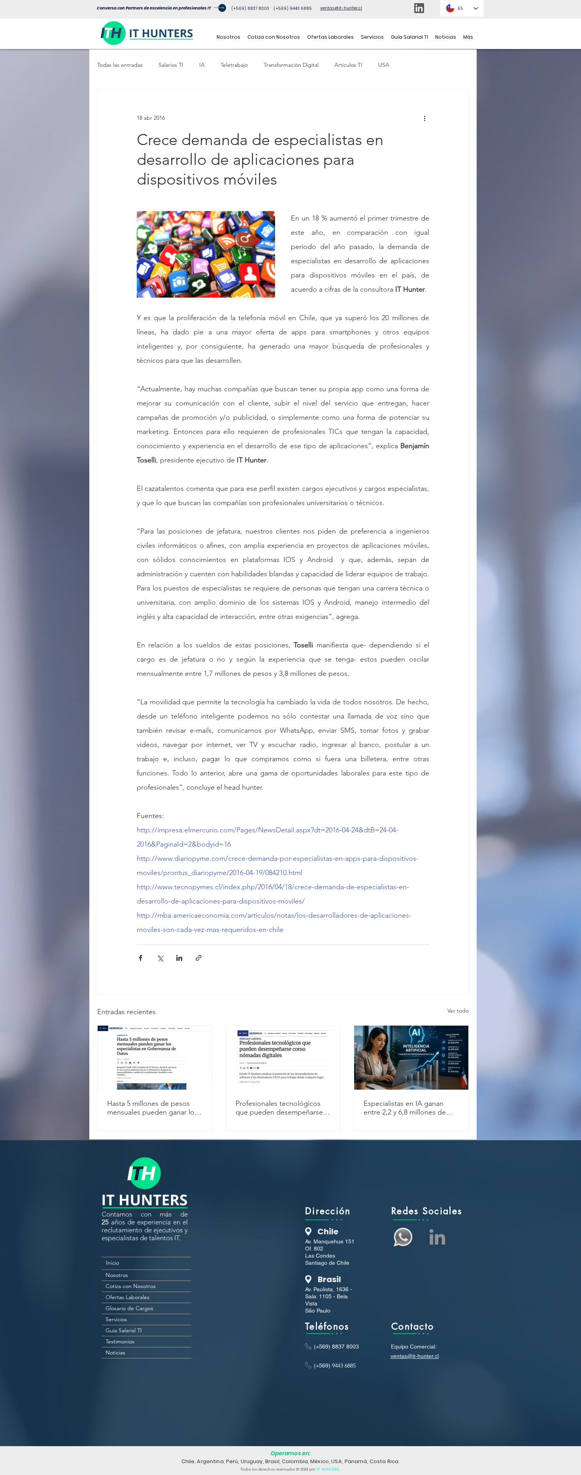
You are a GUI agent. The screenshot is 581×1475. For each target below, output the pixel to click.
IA (202, 64)
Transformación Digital (291, 64)
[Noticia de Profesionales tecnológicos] (283, 1058)
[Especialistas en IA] (411, 1058)
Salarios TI (170, 64)
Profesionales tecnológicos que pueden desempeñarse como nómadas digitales (279, 1108)
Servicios (116, 1319)
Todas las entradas (120, 64)
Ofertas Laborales (127, 1297)
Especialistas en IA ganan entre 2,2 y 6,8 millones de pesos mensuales (405, 1108)
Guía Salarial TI (124, 1330)
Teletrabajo (234, 64)
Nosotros (117, 1275)
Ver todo (458, 1010)
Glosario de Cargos (129, 1308)
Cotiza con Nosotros (131, 1286)
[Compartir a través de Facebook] (140, 958)
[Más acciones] (424, 118)
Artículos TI (348, 64)
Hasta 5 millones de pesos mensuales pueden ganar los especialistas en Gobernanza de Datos (152, 1108)
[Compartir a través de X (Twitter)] (160, 958)
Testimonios (120, 1341)
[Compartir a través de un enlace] (198, 958)
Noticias (115, 1352)
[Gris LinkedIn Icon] (437, 1237)
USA (383, 64)
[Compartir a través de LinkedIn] (179, 958)
